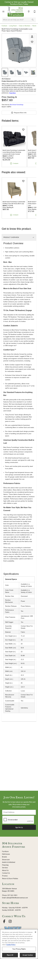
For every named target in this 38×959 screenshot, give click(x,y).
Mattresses (6, 854)
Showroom (6, 859)
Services (5, 867)
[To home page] (16, 11)
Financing (5, 865)
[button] (3, 11)
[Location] (28, 11)
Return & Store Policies (10, 878)
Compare (15, 163)
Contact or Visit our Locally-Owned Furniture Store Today (19, 3)
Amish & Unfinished (8, 862)
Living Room (13, 26)
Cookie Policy (10, 944)
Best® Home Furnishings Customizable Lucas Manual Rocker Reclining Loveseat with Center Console (14, 152)
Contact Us (6, 873)
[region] (19, 944)
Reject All (10, 955)
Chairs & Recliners (24, 26)
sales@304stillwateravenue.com (17, 898)
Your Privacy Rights (19, 949)
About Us (5, 870)
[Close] (35, 932)
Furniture (4, 26)
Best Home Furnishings (16, 104)
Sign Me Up (19, 827)
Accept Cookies (28, 955)
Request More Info (20, 112)
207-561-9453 (12, 895)
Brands (4, 857)
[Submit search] (32, 20)
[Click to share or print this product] (32, 36)
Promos (5, 876)
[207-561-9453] (34, 11)
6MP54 (9, 107)
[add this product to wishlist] (32, 41)
